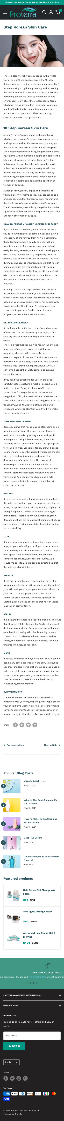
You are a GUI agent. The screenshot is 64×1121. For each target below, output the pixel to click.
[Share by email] (34, 724)
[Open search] (44, 12)
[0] (58, 12)
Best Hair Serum (33, 837)
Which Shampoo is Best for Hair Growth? (41, 858)
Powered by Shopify (12, 1114)
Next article (50, 745)
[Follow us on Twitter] (12, 1078)
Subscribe (14, 1046)
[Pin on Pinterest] (21, 724)
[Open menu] (5, 12)
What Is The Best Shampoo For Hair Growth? (41, 802)
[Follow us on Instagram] (18, 1078)
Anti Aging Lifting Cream (37, 911)
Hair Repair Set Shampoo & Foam (39, 892)
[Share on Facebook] (15, 724)
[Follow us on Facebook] (5, 1078)
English (8, 1062)
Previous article (15, 745)
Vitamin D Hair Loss (35, 781)
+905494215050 (22, 976)
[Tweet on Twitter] (28, 724)
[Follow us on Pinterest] (25, 1078)
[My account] (51, 12)
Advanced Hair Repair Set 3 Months (39, 935)
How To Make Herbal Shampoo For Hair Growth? (40, 821)
